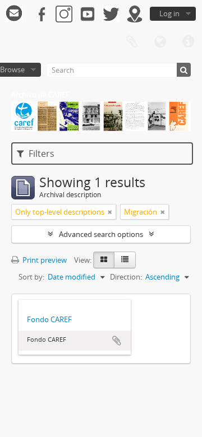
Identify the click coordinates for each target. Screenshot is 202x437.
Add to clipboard (116, 340)
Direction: (126, 277)
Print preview (44, 260)
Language (160, 42)
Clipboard (132, 42)
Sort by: (31, 277)
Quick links (188, 42)
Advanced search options (101, 234)
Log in (169, 13)
